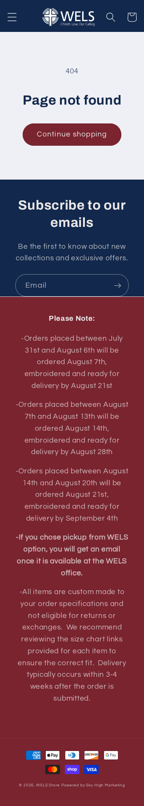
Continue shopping (72, 134)
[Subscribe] (117, 285)
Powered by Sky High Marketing (93, 785)
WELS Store (48, 785)
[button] (12, 17)
